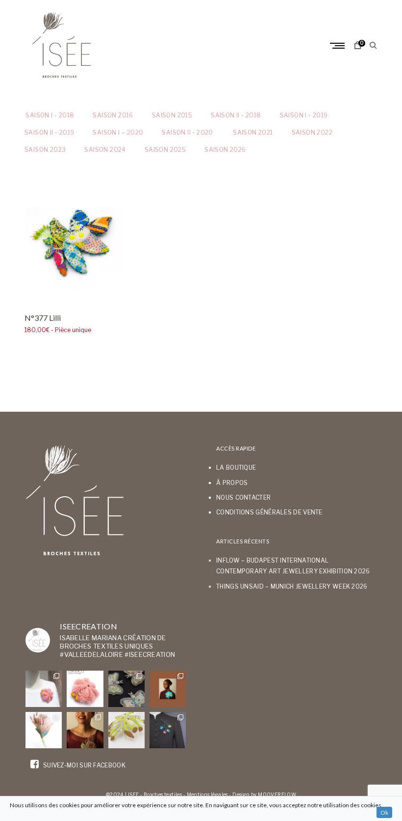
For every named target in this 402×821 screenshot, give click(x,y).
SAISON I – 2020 (118, 132)
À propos (232, 482)
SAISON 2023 (45, 149)
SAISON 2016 (113, 115)
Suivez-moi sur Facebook (84, 765)
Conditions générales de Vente (269, 512)
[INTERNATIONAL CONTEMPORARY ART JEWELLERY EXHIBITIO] (43, 689)
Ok (384, 812)
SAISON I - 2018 (49, 115)
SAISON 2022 (312, 132)
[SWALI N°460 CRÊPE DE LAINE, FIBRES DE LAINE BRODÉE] (168, 689)
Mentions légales (207, 794)
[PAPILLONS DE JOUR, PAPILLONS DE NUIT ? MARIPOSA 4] (126, 689)
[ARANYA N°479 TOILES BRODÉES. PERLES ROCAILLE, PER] (126, 730)
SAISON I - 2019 (304, 115)
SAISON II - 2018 (236, 115)
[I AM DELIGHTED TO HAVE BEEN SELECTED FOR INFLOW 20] (85, 689)
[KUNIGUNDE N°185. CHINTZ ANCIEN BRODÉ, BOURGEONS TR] (43, 730)
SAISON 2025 (165, 149)
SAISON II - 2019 (49, 132)
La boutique (236, 467)
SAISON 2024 (105, 149)
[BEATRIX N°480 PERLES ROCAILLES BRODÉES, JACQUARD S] (168, 730)
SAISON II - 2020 (187, 132)
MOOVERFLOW (277, 794)
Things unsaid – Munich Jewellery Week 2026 (292, 586)
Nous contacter (243, 497)
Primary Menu (338, 46)
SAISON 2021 (252, 132)
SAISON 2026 (225, 149)
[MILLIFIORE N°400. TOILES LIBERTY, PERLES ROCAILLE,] (85, 730)
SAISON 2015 (172, 115)
